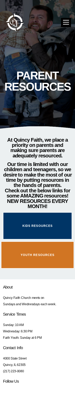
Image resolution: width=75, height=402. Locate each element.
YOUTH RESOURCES (37, 255)
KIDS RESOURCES (37, 225)
